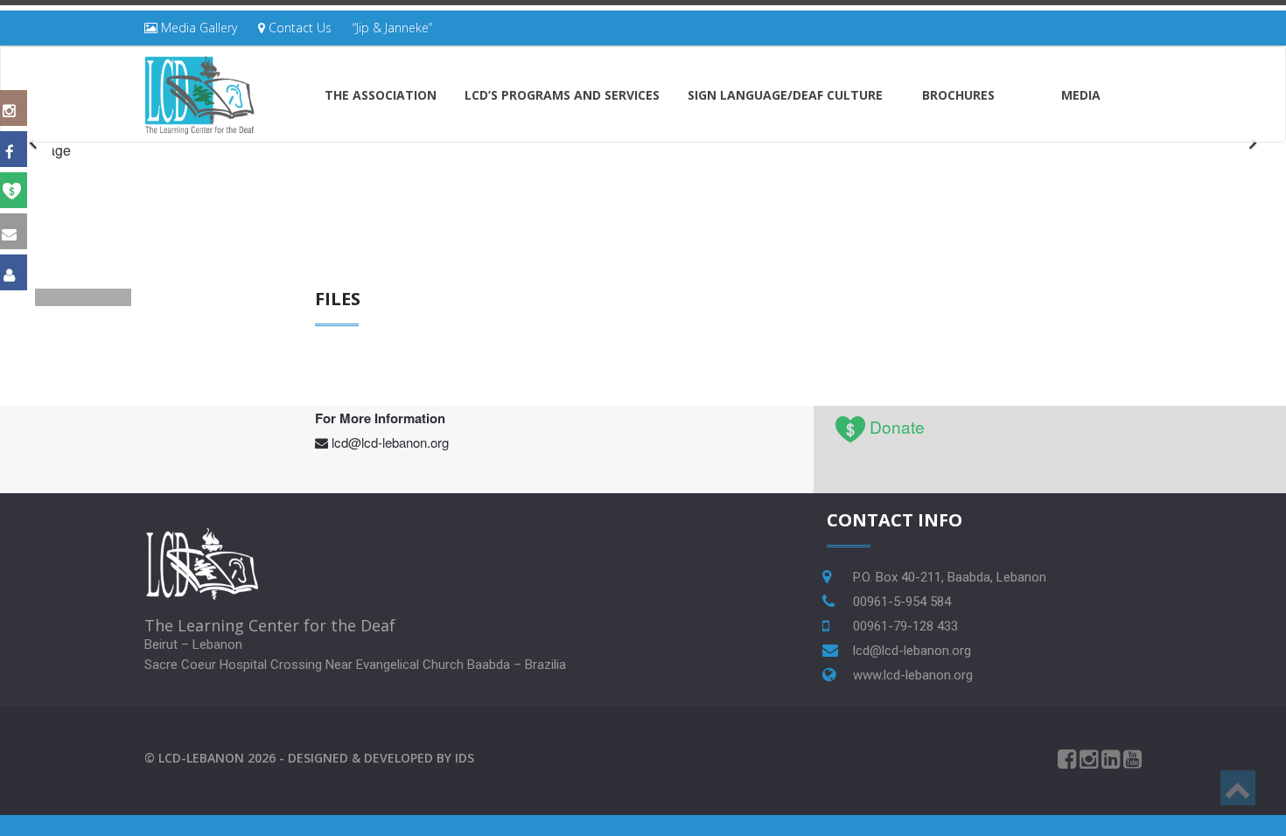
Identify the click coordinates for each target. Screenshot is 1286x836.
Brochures (958, 95)
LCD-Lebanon (201, 757)
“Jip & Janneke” (392, 27)
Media (1081, 95)
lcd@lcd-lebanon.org (390, 442)
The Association (381, 95)
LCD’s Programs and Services (562, 95)
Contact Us (298, 27)
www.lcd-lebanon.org (913, 675)
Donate (897, 426)
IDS (464, 757)
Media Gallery (197, 27)
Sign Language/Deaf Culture (785, 95)
